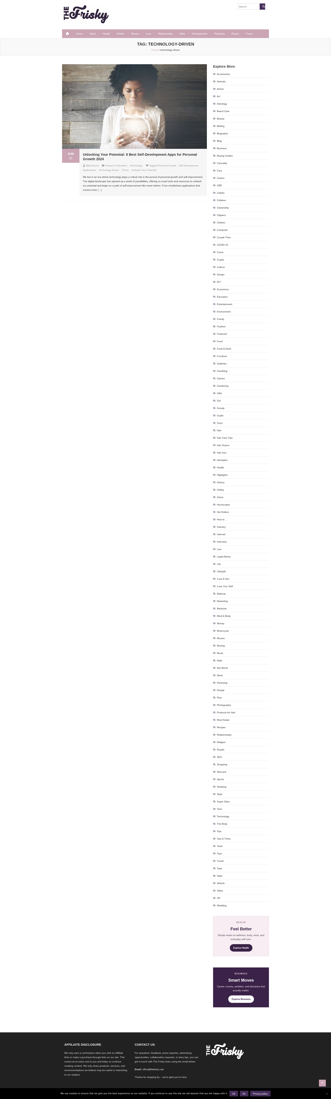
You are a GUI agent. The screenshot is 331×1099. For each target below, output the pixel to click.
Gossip (220, 408)
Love (148, 33)
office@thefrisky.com (153, 1069)
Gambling (222, 371)
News (93, 33)
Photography (224, 705)
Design (220, 274)
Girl (219, 400)
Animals (221, 81)
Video (220, 890)
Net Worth (222, 668)
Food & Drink (224, 348)
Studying (221, 786)
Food (220, 341)
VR (218, 898)
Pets (219, 697)
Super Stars (223, 801)
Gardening (222, 385)
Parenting (219, 33)
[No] (326, 1093)
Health (106, 33)
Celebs (120, 33)
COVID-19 (222, 244)
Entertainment (199, 33)
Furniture (222, 356)
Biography (222, 133)
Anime (220, 89)
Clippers (221, 215)
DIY (219, 282)
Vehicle (221, 883)
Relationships (165, 33)
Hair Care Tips (225, 437)
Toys (219, 853)
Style (182, 33)
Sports (220, 779)
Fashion (221, 326)
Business (222, 148)
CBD (219, 185)
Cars (219, 170)
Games (221, 378)
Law (219, 549)
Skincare (221, 771)
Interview (222, 541)
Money (220, 623)
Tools (220, 846)
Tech (219, 809)
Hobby (220, 489)
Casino (220, 178)
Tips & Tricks (224, 838)
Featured (222, 333)
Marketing (222, 601)
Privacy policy (260, 1093)
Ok (233, 1093)
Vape (219, 875)
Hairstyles (222, 460)
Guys (220, 423)
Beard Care (223, 111)
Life (219, 564)
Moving (221, 645)
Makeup (221, 593)
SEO (219, 757)
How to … (222, 519)
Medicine (222, 608)
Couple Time (224, 237)
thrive (125, 170)
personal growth (167, 165)
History (220, 482)
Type (219, 868)
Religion (221, 742)
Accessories (223, 74)
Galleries (222, 363)
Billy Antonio (92, 165)
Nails (219, 660)
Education (121, 165)
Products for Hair (226, 712)
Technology (136, 165)
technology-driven (109, 170)
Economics (223, 289)
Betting (220, 126)
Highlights (222, 475)
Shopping (222, 764)
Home (79, 33)
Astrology (222, 103)
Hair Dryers (223, 445)
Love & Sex (223, 578)
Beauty (220, 118)
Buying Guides (225, 155)
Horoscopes (223, 504)
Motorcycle (223, 630)
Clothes (221, 222)
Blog (219, 140)
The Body (222, 823)
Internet (221, 534)
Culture (221, 267)
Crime (220, 252)
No (244, 1093)
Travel (249, 33)
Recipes (221, 727)
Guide (220, 415)
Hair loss (221, 452)
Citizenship (223, 207)
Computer (222, 230)
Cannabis (222, 163)
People (220, 690)
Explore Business (241, 999)
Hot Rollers (223, 512)
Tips (219, 831)
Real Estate (223, 720)
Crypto (220, 259)
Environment (224, 311)
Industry (221, 527)
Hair (219, 430)
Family (220, 319)
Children (221, 200)
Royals (235, 33)
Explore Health (241, 948)
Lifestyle (221, 571)
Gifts (219, 393)
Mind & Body (224, 616)
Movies (135, 33)
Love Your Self (225, 586)
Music (220, 653)
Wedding (222, 905)
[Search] (262, 6)
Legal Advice (224, 556)
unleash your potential (144, 170)
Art (218, 96)
